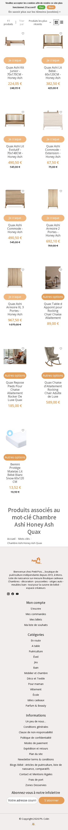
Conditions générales (36, 726)
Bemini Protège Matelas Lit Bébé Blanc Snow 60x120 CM (15, 473)
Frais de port (35, 779)
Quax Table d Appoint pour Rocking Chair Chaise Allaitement (53, 311)
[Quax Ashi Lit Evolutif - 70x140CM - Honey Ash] (15, 120)
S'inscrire (36, 608)
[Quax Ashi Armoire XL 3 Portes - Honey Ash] (15, 277)
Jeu (36, 662)
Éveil (35, 656)
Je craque (15, 60)
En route (36, 640)
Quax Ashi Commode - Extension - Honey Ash (53, 151)
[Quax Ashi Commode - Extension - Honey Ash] (53, 120)
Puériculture (36, 651)
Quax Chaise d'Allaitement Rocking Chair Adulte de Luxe (53, 389)
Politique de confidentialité (35, 737)
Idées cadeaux (35, 700)
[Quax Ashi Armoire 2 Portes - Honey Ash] (53, 199)
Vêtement (36, 689)
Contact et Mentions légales (35, 774)
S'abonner (51, 800)
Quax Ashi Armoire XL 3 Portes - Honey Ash (15, 309)
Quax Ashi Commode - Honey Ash (15, 228)
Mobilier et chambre (36, 673)
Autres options (53, 297)
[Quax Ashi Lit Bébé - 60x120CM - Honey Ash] (53, 41)
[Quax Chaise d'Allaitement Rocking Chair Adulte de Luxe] (53, 356)
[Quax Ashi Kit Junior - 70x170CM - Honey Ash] (15, 41)
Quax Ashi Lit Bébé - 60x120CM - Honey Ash (53, 73)
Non (51, 7)
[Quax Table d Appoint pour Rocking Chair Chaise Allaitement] (53, 277)
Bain (35, 667)
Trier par (21, 22)
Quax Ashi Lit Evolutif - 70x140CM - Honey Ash (15, 151)
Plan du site (36, 754)
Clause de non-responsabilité (36, 732)
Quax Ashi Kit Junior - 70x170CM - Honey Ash (15, 73)
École (36, 694)
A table (36, 646)
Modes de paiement (36, 743)
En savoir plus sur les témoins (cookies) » (35, 11)
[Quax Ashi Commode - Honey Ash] (15, 199)
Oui (41, 7)
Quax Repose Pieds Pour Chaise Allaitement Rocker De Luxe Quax (15, 391)
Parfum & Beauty (36, 705)
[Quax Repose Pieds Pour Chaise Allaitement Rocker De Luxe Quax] (15, 356)
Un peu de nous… (36, 721)
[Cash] (33, 824)
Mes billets (36, 619)
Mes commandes (36, 614)
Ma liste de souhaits (36, 625)
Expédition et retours (36, 748)
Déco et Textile (36, 678)
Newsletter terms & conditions (36, 759)
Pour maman (36, 684)
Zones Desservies (35, 785)
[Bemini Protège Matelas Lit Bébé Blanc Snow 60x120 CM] (15, 438)
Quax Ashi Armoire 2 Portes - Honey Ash (53, 230)
